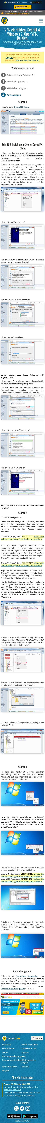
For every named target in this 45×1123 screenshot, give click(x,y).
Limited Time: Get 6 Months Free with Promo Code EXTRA (21, 1088)
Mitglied (5, 1070)
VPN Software (8, 1048)
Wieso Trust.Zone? (30, 1044)
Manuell (25, 1066)
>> (17, 13)
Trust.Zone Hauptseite (27, 976)
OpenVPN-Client (21, 107)
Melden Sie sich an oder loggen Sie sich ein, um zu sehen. (22, 537)
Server (5, 1052)
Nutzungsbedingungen (12, 1056)
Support (25, 1052)
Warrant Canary (9, 1066)
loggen (9, 57)
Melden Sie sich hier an (27, 60)
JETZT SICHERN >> (22, 7)
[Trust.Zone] (4, 20)
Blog (23, 1056)
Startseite (6, 1044)
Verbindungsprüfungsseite (13, 988)
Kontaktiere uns (29, 1048)
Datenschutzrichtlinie (12, 1060)
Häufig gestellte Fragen (29, 1061)
